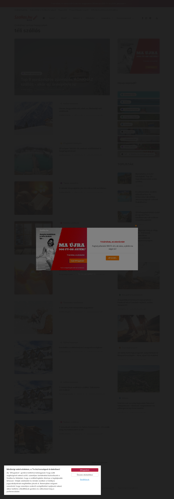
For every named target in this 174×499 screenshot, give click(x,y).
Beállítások (84, 479)
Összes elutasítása (85, 475)
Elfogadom (84, 470)
